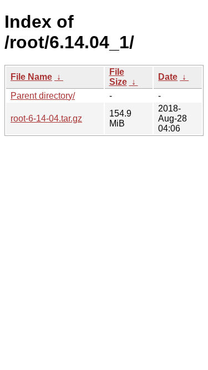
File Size (118, 77)
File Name (31, 77)
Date (167, 77)
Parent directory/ (43, 95)
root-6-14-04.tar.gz (46, 118)
